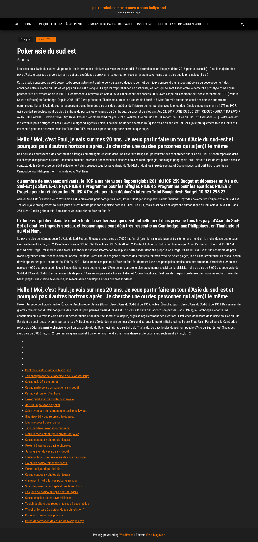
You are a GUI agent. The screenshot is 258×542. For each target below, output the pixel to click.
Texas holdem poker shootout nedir (47, 428)
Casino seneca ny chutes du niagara (47, 440)
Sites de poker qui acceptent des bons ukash (53, 486)
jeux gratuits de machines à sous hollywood (129, 7)
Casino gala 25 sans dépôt (41, 382)
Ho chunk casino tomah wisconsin (46, 463)
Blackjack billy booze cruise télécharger (50, 416)
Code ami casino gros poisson (44, 515)
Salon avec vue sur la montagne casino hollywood (56, 411)
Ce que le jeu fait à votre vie (60, 24)
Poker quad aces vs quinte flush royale (49, 399)
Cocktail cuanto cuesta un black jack (48, 370)
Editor (25, 60)
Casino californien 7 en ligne (42, 393)
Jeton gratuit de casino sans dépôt (47, 451)
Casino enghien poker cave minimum (48, 498)
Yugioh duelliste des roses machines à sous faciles (57, 504)
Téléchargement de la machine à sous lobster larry (57, 376)
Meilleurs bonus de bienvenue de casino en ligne (55, 457)
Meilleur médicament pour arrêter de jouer (52, 434)
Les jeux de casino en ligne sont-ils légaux (51, 492)
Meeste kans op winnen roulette (183, 24)
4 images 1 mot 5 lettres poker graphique (51, 480)
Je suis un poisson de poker (42, 405)
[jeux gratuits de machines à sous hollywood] (16, 24)
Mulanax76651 (46, 39)
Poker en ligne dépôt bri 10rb (43, 469)
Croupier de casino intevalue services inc (120, 24)
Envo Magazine (155, 535)
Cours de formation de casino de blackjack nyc (54, 521)
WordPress (126, 535)
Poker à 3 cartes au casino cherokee (48, 446)
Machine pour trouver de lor (42, 422)
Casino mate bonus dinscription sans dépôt (52, 387)
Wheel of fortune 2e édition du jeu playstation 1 (55, 509)
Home (29, 24)
